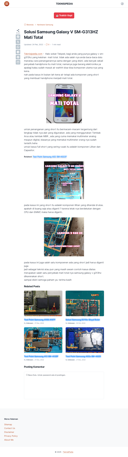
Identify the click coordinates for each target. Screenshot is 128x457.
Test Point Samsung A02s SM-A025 (83, 356)
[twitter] (18, 42)
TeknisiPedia (64, 3)
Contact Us (9, 428)
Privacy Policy (11, 436)
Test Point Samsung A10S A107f (39, 319)
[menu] (6, 3)
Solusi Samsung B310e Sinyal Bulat (83, 319)
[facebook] (18, 36)
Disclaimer (9, 432)
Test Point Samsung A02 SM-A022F (50, 156)
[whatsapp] (18, 47)
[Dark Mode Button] (122, 3)
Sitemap (8, 424)
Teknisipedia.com (33, 54)
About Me (9, 440)
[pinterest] (18, 57)
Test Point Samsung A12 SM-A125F (41, 356)
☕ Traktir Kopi (64, 15)
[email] (18, 62)
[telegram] (18, 52)
